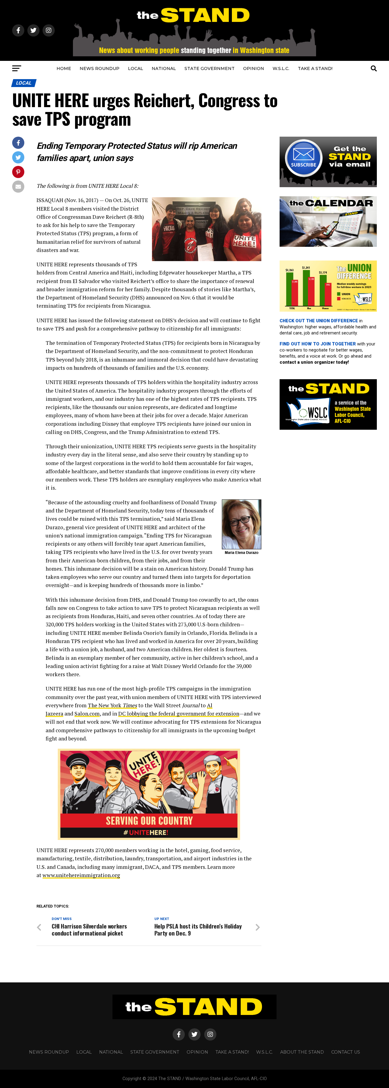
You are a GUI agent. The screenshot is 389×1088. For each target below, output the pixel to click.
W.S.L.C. (281, 68)
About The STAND (302, 1052)
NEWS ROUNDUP (99, 68)
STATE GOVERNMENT (209, 68)
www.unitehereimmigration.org (81, 875)
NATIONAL (164, 68)
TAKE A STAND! (315, 68)
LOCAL (135, 68)
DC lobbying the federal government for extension (178, 713)
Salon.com (87, 713)
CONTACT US (345, 1052)
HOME (64, 68)
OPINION (253, 68)
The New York (112, 705)
